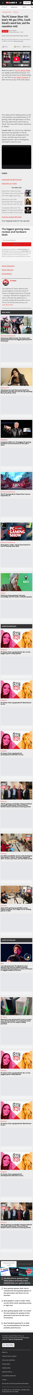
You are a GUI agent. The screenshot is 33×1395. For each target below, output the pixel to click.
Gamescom (14, 7)
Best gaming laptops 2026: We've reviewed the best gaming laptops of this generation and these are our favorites (17, 1292)
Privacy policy (6, 1364)
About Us (4, 1352)
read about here (7, 305)
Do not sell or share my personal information (15, 1383)
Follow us (18, 46)
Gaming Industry (6, 12)
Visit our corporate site (16, 1339)
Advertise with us (7, 1372)
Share (6, 46)
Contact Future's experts (9, 1356)
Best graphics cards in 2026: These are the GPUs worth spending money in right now (17, 1303)
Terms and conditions (8, 1360)
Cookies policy (6, 1368)
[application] (16, 155)
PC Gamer (14, 30)
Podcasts (15, 12)
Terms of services (22, 249)
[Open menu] (3, 2)
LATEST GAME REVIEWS (24, 1264)
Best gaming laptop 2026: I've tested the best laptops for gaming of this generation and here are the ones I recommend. (17, 1314)
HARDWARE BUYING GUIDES (9, 1264)
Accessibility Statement (9, 1376)
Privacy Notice (25, 251)
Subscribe (27, 2)
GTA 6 (24, 7)
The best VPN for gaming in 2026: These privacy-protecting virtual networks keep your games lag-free (17, 1281)
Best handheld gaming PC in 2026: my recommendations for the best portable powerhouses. (17, 1325)
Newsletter (27, 46)
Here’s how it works (18, 41)
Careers (4, 1379)
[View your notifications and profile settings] (16, 2)
